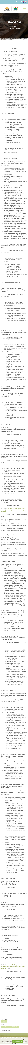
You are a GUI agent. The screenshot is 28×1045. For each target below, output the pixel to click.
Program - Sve (6, 1030)
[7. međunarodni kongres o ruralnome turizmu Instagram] (19, 2)
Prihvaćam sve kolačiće (17, 1041)
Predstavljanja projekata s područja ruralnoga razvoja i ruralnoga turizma (13, 966)
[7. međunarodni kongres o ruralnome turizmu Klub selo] (21, 2)
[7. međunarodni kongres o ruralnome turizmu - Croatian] (23, 2)
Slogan (4, 1021)
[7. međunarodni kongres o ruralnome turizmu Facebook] (14, 2)
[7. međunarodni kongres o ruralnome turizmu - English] (26, 2)
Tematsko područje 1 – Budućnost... (10, 1026)
